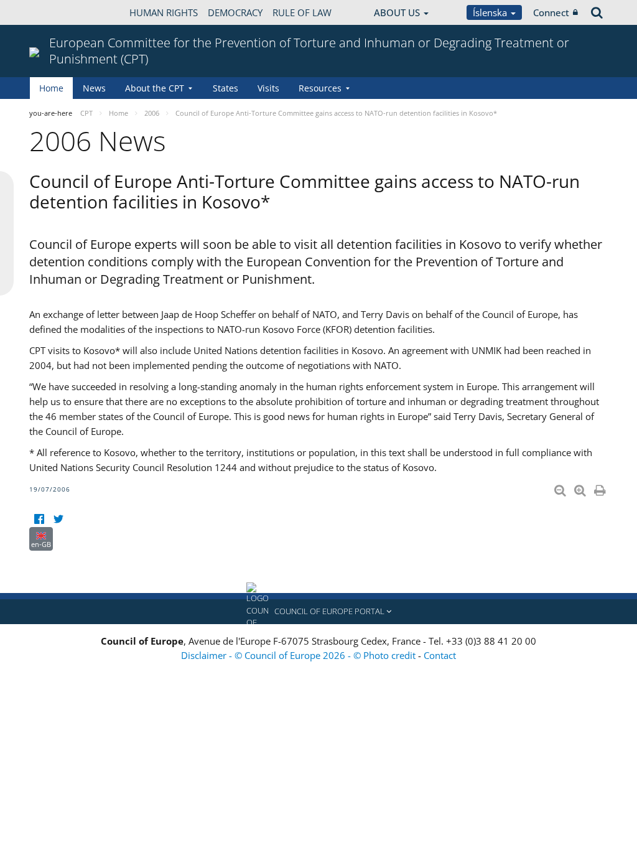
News (94, 88)
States (225, 88)
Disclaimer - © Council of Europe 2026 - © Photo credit (299, 655)
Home (51, 88)
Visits (268, 88)
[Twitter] (58, 519)
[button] (318, 611)
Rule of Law (302, 12)
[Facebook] (39, 519)
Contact (440, 655)
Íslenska (491, 12)
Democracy (235, 12)
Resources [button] (320, 88)
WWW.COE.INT (60, 12)
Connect (551, 12)
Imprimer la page (601, 488)
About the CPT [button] (154, 88)
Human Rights (163, 12)
